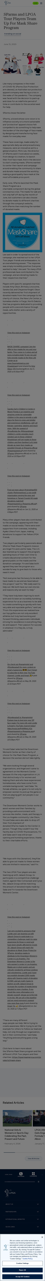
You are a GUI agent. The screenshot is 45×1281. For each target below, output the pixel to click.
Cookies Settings (22, 1263)
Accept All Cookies (22, 1277)
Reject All (22, 1270)
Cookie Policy (28, 1259)
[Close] (42, 1237)
